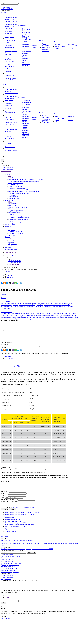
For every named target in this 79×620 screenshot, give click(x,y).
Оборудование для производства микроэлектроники (18, 303)
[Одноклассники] (4, 283)
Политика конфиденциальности (11, 556)
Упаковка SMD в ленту (19, 315)
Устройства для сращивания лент (49, 317)
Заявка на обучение (7, 559)
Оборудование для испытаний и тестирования (21, 306)
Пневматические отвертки (57, 315)
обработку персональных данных (23, 507)
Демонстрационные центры (10, 565)
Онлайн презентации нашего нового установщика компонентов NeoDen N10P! (27, 549)
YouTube (10, 277)
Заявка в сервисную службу (10, 572)
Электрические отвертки (29, 317)
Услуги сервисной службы (9, 568)
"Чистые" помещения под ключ (47, 306)
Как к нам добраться (7, 561)
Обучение (11, 230)
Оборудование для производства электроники (50, 303)
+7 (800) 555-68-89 (7, 9)
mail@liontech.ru (8, 271)
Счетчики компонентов (37, 313)
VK (6, 595)
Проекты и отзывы (7, 554)
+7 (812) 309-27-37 (7, 7)
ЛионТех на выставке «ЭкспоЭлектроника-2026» (17, 540)
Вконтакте (10, 275)
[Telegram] (21, 283)
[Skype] (18, 283)
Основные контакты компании (11, 563)
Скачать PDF (15, 366)
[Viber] (13, 283)
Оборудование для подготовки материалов (15, 313)
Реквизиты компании (8, 566)
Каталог (11, 177)
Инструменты (12, 305)
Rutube (7, 597)
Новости (11, 240)
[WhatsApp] (15, 283)
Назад (10, 176)
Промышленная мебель (24, 305)
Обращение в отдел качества (10, 570)
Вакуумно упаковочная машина (37, 315)
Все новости (5, 536)
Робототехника (69, 306)
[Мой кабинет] (2, 154)
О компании (12, 204)
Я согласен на (18, 507)
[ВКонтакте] (2, 283)
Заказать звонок (6, 171)
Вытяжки (9, 315)
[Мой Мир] (7, 283)
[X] (10, 283)
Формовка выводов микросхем (24, 319)
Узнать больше (5, 618)
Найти (3, 603)
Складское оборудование (40, 305)
